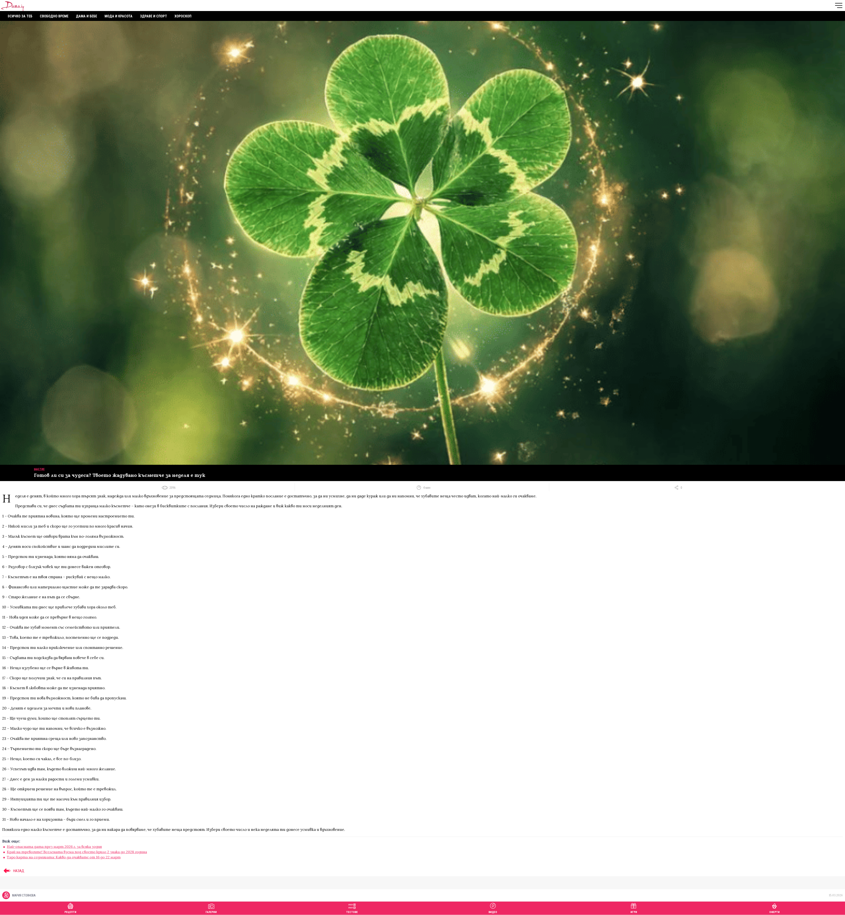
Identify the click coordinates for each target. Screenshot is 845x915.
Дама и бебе (86, 16)
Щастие (39, 469)
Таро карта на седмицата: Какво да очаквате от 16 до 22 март (64, 857)
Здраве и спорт (153, 16)
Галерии (211, 912)
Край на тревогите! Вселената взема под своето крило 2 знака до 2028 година (77, 852)
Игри (633, 912)
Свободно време (54, 16)
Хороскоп (183, 16)
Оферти (774, 912)
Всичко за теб (20, 16)
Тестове (352, 912)
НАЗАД (18, 871)
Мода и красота (118, 16)
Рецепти (70, 912)
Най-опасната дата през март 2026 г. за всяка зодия (54, 846)
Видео (493, 912)
